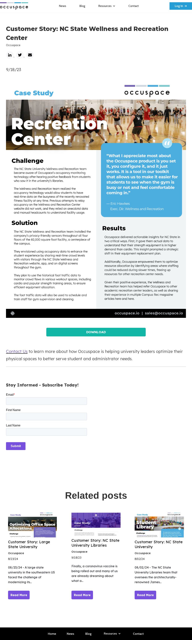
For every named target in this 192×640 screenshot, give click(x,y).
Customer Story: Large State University (29, 544)
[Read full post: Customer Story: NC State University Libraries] (96, 524)
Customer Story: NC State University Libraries (95, 543)
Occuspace (13, 45)
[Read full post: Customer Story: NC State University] (159, 525)
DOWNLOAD (96, 332)
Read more (18, 595)
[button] (106, 6)
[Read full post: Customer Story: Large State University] (32, 525)
